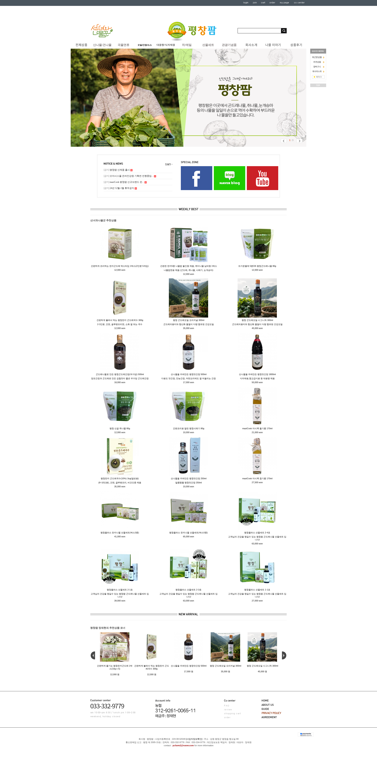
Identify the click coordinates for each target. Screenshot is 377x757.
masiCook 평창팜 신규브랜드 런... (124, 182)
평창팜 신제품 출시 (117, 170)
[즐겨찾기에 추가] (318, 77)
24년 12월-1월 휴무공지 (119, 188)
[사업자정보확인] (194, 739)
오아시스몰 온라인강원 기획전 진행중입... (129, 176)
